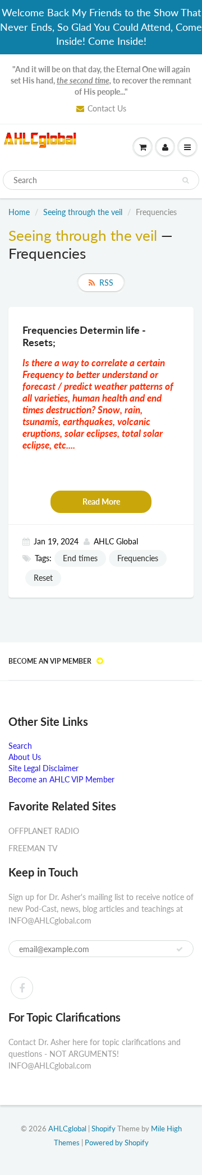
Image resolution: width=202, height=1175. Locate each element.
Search (20, 745)
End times (80, 558)
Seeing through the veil (82, 212)
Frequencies (137, 558)
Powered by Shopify (117, 1142)
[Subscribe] (179, 949)
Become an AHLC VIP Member (61, 779)
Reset (43, 577)
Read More (101, 501)
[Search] (185, 180)
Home (19, 212)
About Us (24, 757)
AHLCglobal (67, 1128)
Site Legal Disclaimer (43, 768)
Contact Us (107, 108)
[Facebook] (22, 988)
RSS (106, 282)
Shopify (103, 1128)
